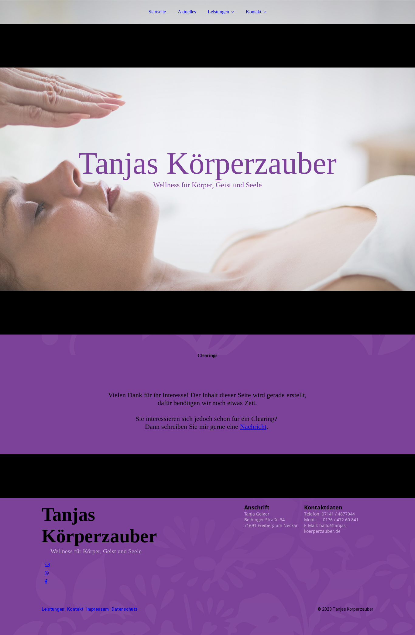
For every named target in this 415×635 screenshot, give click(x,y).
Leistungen (218, 11)
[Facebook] (46, 581)
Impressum (97, 609)
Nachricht (253, 426)
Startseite (157, 11)
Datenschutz (124, 609)
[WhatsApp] (47, 573)
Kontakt (253, 11)
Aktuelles (187, 11)
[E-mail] (47, 564)
